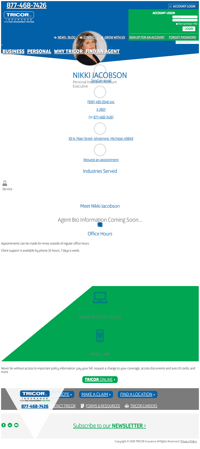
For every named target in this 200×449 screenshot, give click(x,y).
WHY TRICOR (68, 51)
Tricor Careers (143, 406)
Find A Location (136, 394)
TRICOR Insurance (19, 17)
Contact (89, 37)
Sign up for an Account (147, 37)
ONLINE (99, 379)
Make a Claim (94, 394)
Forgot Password (182, 37)
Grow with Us (114, 37)
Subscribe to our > (109, 426)
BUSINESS (13, 51)
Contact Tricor (62, 406)
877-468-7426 (27, 5)
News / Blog (66, 37)
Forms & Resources (103, 406)
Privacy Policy (189, 441)
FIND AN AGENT (103, 51)
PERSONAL (39, 51)
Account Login (184, 6)
